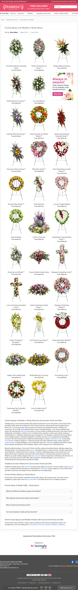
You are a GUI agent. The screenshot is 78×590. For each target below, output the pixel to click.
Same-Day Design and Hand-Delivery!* (14, 1)
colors (32, 450)
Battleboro (61, 524)
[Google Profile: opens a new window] (76, 562)
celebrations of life (55, 439)
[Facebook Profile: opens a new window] (72, 562)
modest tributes (9, 442)
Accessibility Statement (44, 582)
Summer (13, 13)
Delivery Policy (56, 582)
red (42, 468)
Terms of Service (22, 582)
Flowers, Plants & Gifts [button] (61, 13)
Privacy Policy (32, 582)
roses (6, 441)
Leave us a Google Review (69, 566)
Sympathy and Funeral (11, 19)
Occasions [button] (21, 13)
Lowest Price (34, 32)
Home (2, 19)
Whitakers (54, 524)
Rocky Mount (33, 524)
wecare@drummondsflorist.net (9, 568)
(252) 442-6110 (4, 566)
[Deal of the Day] (61, 86)
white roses (35, 456)
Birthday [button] (30, 13)
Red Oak (41, 524)
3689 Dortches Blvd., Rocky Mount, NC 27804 (14, 564)
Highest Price (24, 32)
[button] (73, 582)
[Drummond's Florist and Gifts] (13, 7)
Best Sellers (14, 32)
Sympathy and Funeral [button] (44, 13)
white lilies (24, 431)
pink (46, 468)
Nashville (48, 524)
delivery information (30, 479)
